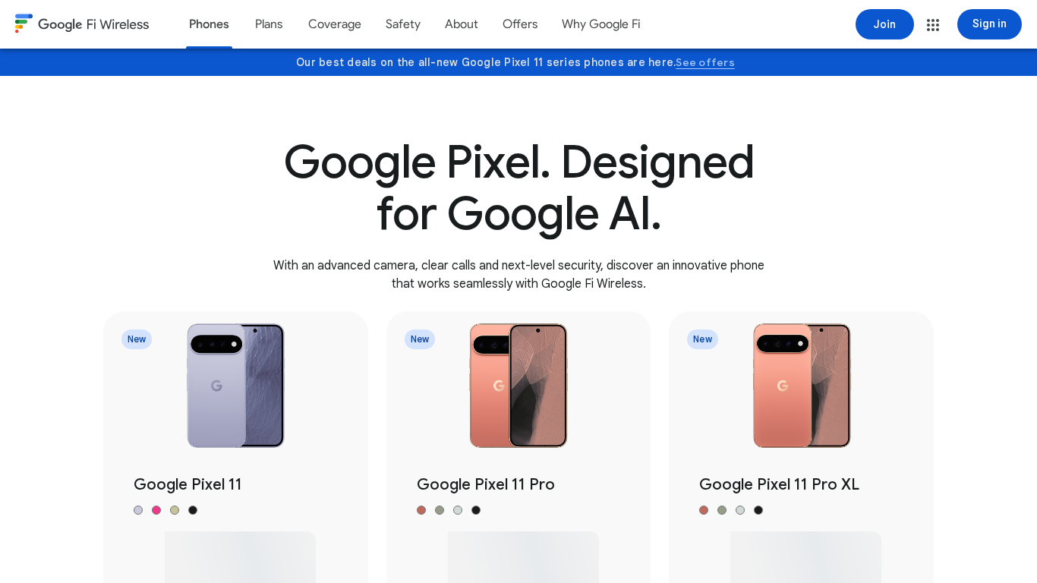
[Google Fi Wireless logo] (82, 26)
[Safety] (403, 24)
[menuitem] (209, 24)
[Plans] (268, 24)
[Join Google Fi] (885, 24)
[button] (933, 25)
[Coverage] (334, 24)
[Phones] (209, 24)
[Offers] (520, 24)
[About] (461, 24)
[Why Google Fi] (601, 24)
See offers (705, 62)
